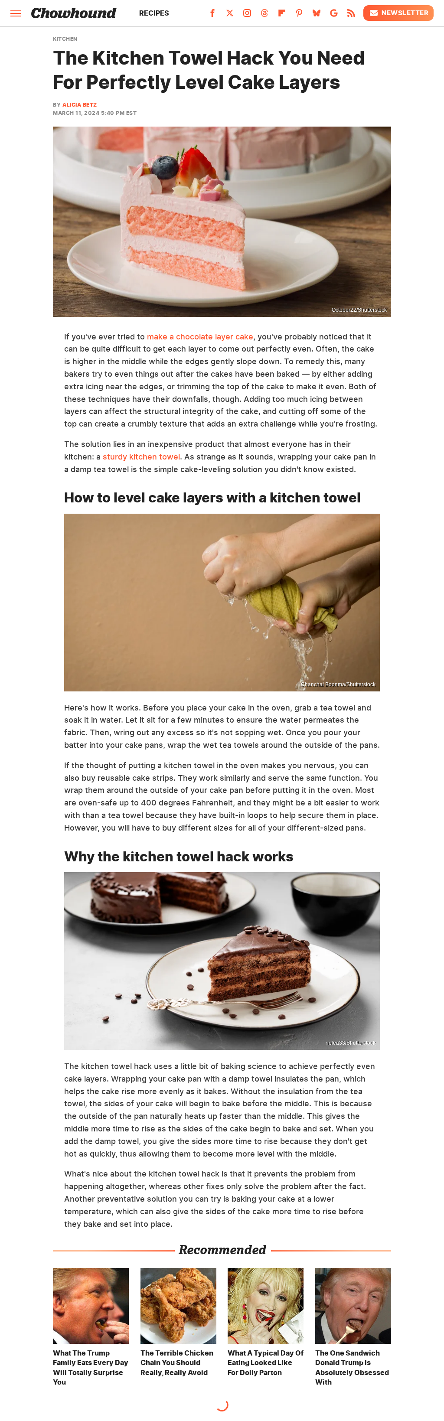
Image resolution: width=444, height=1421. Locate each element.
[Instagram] (247, 15)
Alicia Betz (79, 104)
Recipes (154, 13)
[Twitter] (230, 15)
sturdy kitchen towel (141, 456)
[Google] (334, 15)
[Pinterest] (299, 15)
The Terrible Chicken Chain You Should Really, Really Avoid (176, 1363)
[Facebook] (212, 15)
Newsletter (405, 13)
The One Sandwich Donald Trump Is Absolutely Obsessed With (352, 1367)
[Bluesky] (316, 15)
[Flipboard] (282, 15)
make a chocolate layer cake (200, 336)
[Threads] (264, 15)
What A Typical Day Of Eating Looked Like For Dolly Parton (266, 1363)
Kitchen (65, 39)
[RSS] (351, 15)
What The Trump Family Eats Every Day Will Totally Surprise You (90, 1367)
